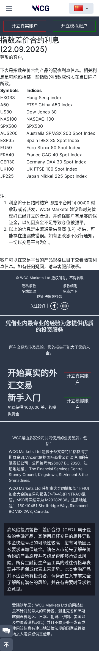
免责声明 (70, 291)
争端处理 (29, 291)
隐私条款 (29, 285)
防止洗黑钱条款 (49, 296)
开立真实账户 (25, 26)
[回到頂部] (6, 644)
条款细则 (70, 285)
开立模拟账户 (74, 26)
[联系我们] (6, 631)
